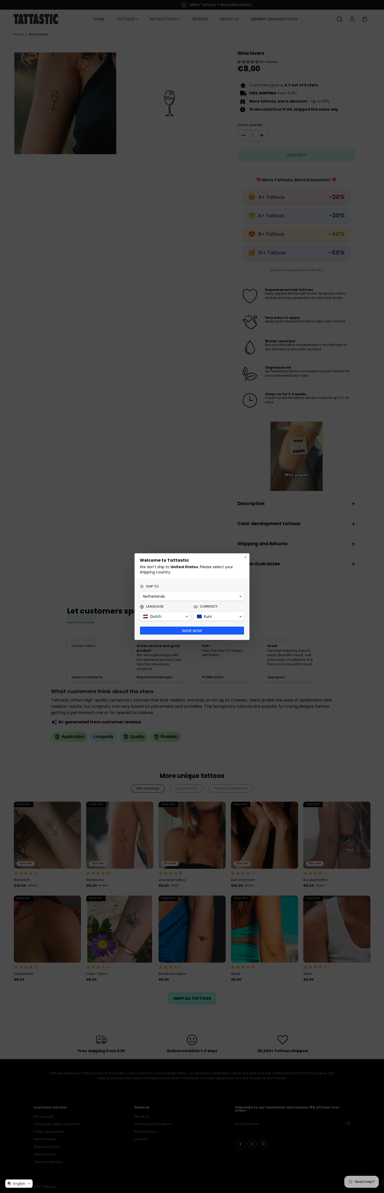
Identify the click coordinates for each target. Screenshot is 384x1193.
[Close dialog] (245, 557)
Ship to (152, 586)
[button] (19, 1183)
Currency (209, 606)
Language (155, 606)
